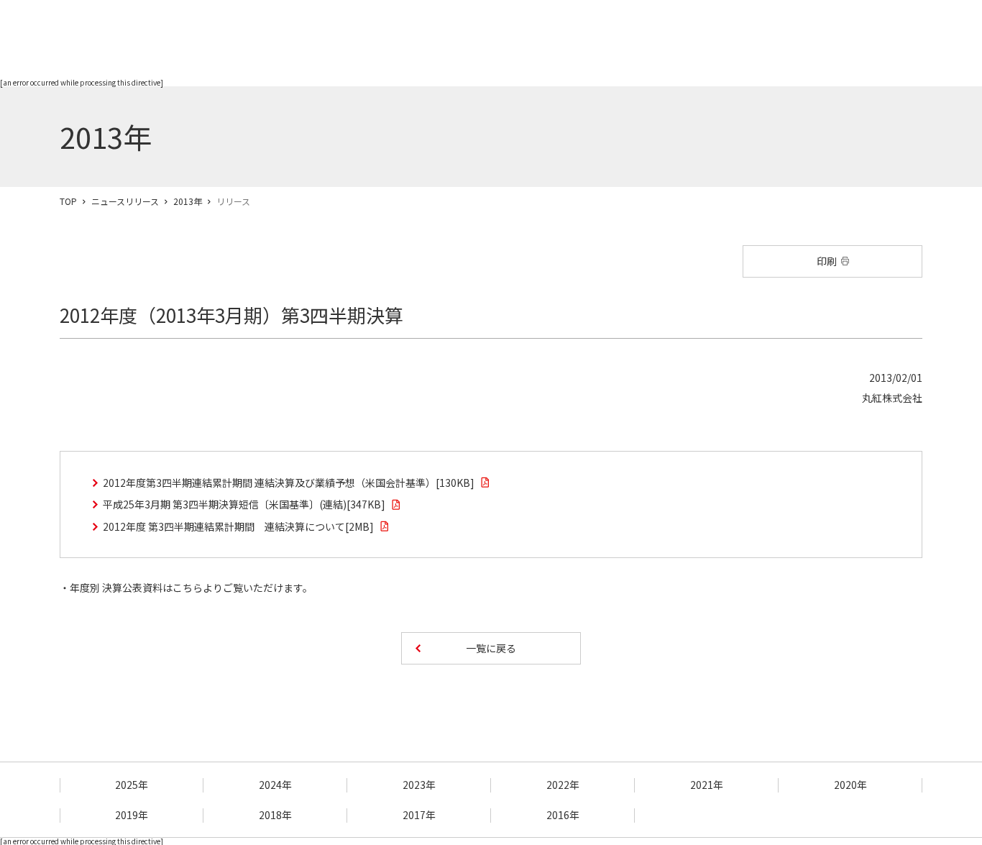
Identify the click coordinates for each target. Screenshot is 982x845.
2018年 (275, 815)
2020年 (850, 784)
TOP (68, 201)
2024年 (275, 784)
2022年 (562, 784)
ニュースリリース (125, 201)
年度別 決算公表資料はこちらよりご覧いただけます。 (191, 587)
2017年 (419, 815)
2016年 (562, 815)
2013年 (187, 201)
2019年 (131, 815)
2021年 (706, 784)
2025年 (131, 784)
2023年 (419, 784)
